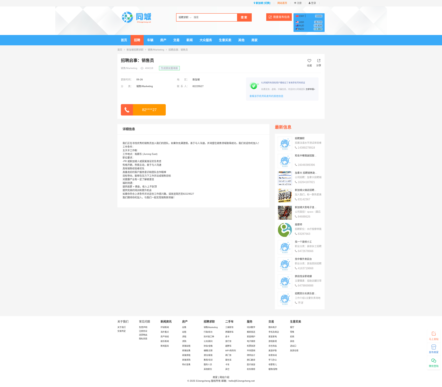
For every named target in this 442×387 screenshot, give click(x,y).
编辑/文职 (208, 350)
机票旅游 (251, 346)
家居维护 (251, 336)
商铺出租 (186, 346)
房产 (163, 40)
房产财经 (165, 336)
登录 (313, 3)
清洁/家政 (208, 355)
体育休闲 (272, 355)
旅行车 (228, 341)
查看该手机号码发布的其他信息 (266, 96)
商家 (254, 40)
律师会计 (251, 355)
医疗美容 (251, 364)
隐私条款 (143, 339)
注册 (299, 3)
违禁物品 (143, 335)
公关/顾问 (208, 341)
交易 (176, 40)
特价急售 (186, 364)
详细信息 (129, 129)
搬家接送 (251, 332)
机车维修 (251, 369)
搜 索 (244, 17)
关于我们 (121, 327)
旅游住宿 (294, 350)
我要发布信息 (281, 17)
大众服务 (206, 40)
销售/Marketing (156, 49)
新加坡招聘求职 (135, 49)
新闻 (189, 40)
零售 (292, 332)
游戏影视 (272, 341)
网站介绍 (224, 377)
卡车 (227, 364)
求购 (184, 341)
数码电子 (272, 327)
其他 (241, 40)
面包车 (228, 360)
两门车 (228, 355)
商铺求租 (186, 355)
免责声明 (143, 327)
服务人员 (208, 364)
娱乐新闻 (165, 341)
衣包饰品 (272, 346)
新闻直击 (165, 346)
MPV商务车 (230, 350)
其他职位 (208, 369)
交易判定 (121, 331)
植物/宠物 (272, 369)
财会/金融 (208, 346)
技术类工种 (209, 336)
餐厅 (292, 327)
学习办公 (272, 360)
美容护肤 (272, 350)
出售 (184, 327)
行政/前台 (208, 332)
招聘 (137, 40)
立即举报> (310, 89)
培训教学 (251, 327)
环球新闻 (165, 327)
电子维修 (251, 341)
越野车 (228, 346)
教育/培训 (208, 360)
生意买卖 (225, 40)
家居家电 (272, 336)
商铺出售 (186, 350)
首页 (124, 40)
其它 (227, 369)
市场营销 (251, 350)
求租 (184, 336)
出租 (184, 332)
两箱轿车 (229, 332)
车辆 (150, 40)
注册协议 (143, 331)
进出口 (293, 346)
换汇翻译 (251, 360)
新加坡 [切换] (262, 3)
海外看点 (165, 332)
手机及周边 (273, 332)
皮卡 (227, 336)
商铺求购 (186, 360)
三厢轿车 (229, 327)
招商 (292, 336)
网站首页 (282, 3)
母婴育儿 (272, 364)
